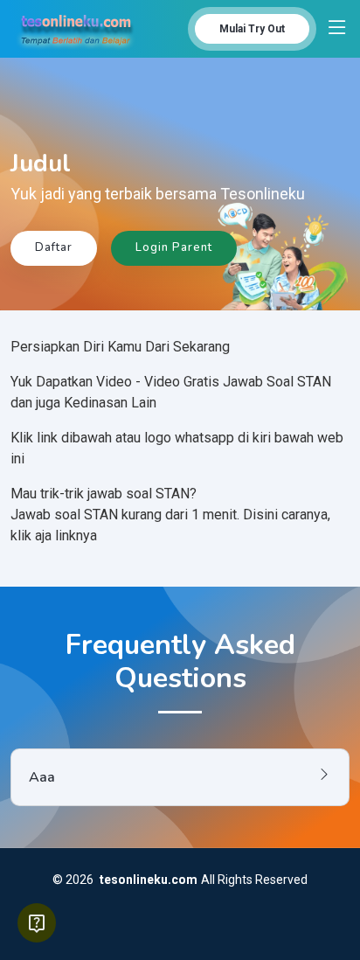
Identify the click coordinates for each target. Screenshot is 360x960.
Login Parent (173, 247)
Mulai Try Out (252, 29)
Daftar (54, 247)
